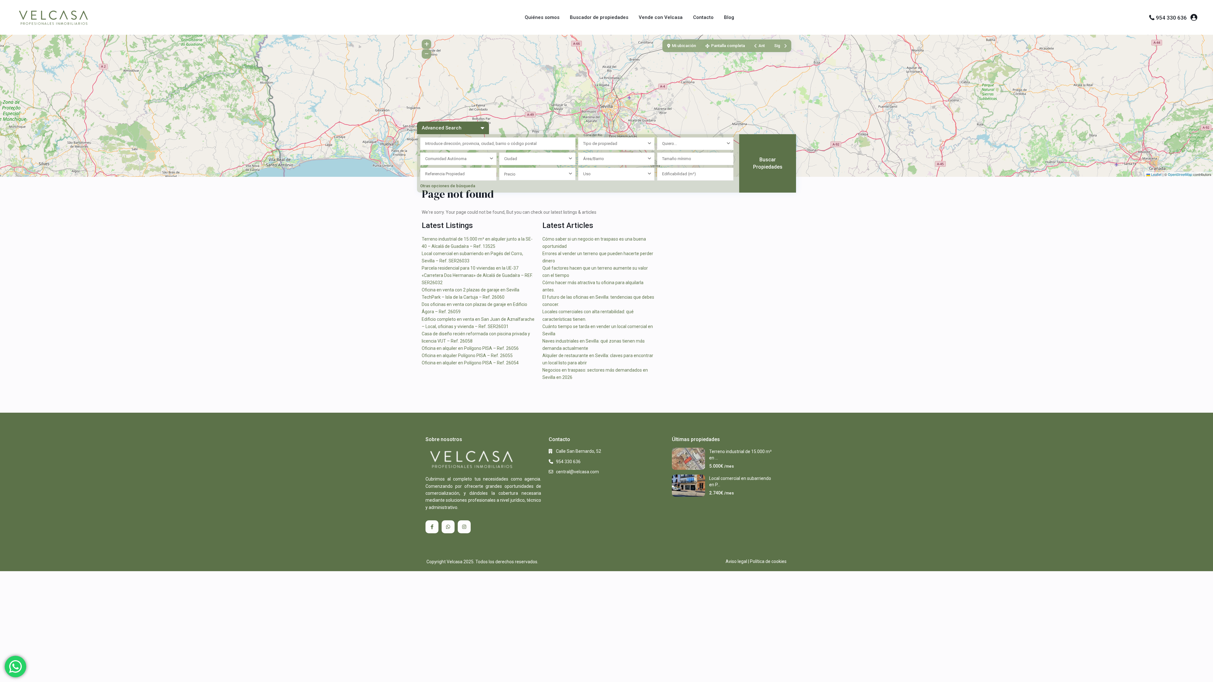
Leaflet (1156, 174)
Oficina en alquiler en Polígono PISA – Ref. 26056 (470, 348)
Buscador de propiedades (599, 17)
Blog (729, 17)
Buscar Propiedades (767, 163)
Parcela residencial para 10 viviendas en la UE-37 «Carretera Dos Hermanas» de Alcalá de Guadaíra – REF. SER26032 (477, 275)
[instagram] (464, 526)
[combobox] (616, 143)
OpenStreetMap (1180, 174)
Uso (587, 173)
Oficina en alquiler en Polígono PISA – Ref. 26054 (470, 362)
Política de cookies (768, 561)
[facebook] (431, 526)
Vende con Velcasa (661, 17)
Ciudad (510, 158)
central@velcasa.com (577, 471)
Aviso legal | (737, 561)
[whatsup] (448, 526)
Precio (510, 174)
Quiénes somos (542, 17)
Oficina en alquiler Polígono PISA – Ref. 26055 (467, 355)
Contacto (703, 17)
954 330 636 (1171, 18)
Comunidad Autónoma (446, 158)
